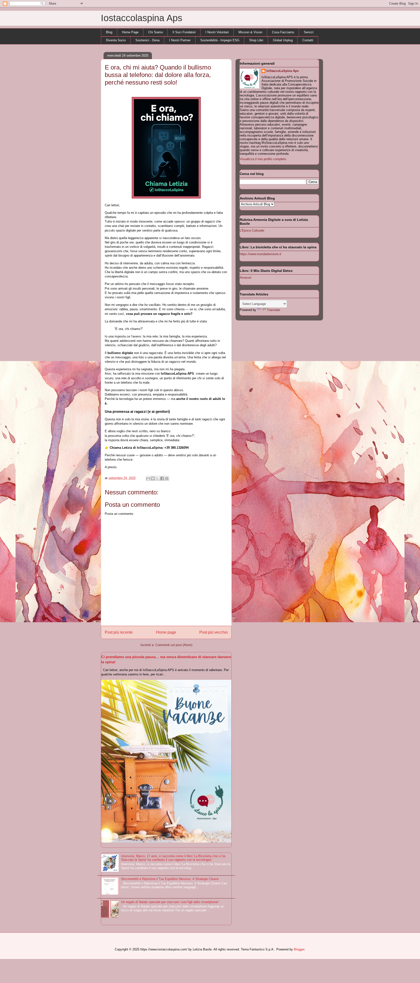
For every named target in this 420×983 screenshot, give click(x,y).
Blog (109, 32)
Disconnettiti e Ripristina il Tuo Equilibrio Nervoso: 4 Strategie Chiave (170, 879)
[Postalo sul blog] (152, 478)
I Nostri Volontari (217, 32)
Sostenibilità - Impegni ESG (219, 40)
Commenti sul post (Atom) (173, 645)
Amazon (245, 277)
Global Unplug (283, 40)
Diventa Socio (116, 40)
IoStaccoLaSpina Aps (282, 71)
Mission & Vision (250, 32)
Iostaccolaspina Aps (141, 18)
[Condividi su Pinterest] (166, 478)
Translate (273, 310)
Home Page (130, 32)
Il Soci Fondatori (184, 32)
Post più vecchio (213, 632)
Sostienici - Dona (147, 40)
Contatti (307, 40)
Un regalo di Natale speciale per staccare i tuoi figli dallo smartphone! (170, 902)
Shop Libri (256, 40)
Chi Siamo (155, 32)
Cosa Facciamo (283, 32)
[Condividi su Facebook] (162, 478)
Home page (166, 632)
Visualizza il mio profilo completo (263, 159)
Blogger (299, 949)
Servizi (309, 32)
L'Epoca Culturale (252, 230)
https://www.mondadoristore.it (260, 254)
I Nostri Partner (180, 40)
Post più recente (119, 632)
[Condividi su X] (157, 478)
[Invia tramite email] (148, 478)
